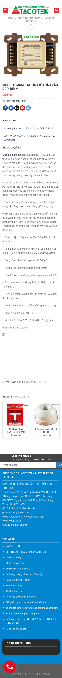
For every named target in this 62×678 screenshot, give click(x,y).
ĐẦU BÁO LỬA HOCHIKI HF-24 (46, 430)
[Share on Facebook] (5, 108)
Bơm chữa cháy (14, 585)
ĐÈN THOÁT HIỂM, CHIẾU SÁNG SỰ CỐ (26, 552)
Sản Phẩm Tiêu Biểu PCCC (19, 568)
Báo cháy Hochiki (19, 101)
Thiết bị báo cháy (29, 18)
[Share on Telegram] (28, 108)
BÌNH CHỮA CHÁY (15, 563)
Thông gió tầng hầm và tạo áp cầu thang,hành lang (32, 608)
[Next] (59, 424)
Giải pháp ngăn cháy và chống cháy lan (26, 602)
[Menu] (5, 10)
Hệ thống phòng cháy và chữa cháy (24, 574)
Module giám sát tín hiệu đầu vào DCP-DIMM (27, 128)
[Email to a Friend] (16, 108)
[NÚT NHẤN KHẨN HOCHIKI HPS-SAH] (15, 414)
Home (10, 18)
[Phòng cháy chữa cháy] (30, 10)
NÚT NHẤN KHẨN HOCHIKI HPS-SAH (16, 430)
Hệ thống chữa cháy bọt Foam (21, 596)
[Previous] (2, 424)
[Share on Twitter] (11, 108)
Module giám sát (11, 154)
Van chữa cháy (13, 557)
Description (9, 121)
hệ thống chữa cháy (19, 206)
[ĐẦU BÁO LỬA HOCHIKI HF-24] (46, 414)
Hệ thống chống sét (16, 629)
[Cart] (56, 10)
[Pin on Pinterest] (22, 108)
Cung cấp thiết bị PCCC (18, 580)
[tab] (31, 121)
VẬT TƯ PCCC (13, 546)
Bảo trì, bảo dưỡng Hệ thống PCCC (23, 613)
